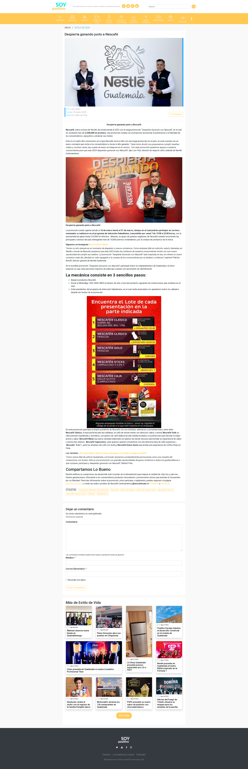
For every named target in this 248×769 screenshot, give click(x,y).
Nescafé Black (127, 490)
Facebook (165, 483)
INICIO (68, 27)
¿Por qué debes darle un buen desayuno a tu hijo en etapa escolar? (113, 453)
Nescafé (114, 490)
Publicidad (140, 754)
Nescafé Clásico (165, 490)
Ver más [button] (124, 715)
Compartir (177, 114)
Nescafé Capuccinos (146, 490)
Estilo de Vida (82, 27)
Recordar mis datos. (76, 580)
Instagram (154, 483)
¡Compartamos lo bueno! (123, 754)
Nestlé (91, 494)
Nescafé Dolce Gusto (76, 494)
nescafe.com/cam (74, 483)
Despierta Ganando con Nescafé (93, 490)
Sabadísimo (102, 494)
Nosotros (107, 754)
